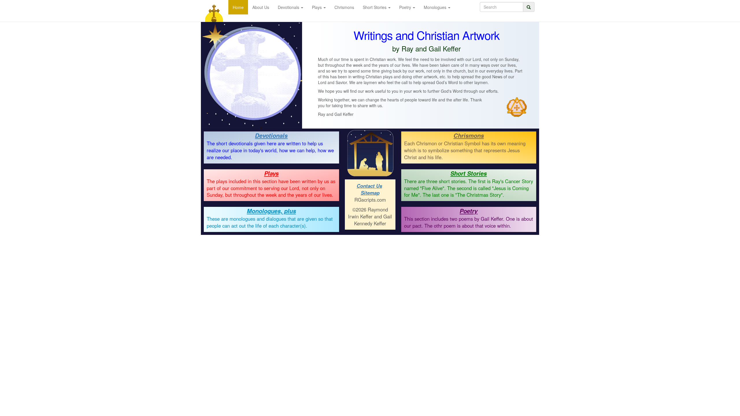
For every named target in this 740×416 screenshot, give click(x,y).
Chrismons (344, 7)
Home (238, 7)
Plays (271, 173)
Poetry (469, 211)
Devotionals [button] (289, 7)
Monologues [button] (435, 7)
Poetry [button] (405, 7)
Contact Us (369, 185)
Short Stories (468, 173)
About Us (260, 7)
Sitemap (370, 192)
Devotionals (271, 135)
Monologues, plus (271, 211)
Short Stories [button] (375, 7)
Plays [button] (317, 7)
